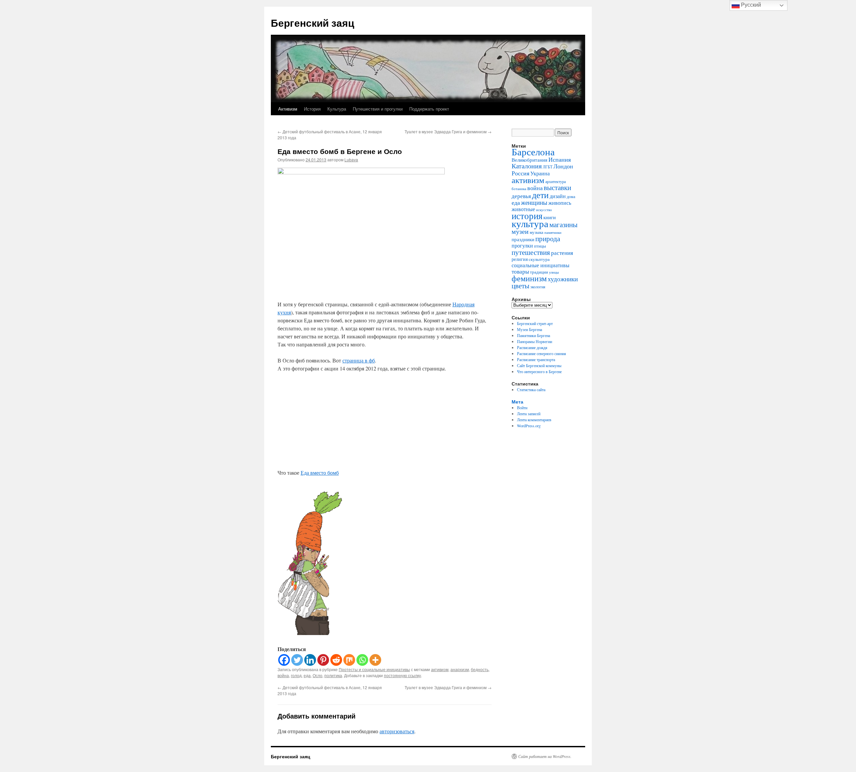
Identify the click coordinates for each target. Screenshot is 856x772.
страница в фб (358, 360)
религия (520, 259)
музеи (520, 231)
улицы (554, 272)
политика (333, 675)
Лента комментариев (534, 419)
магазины (563, 224)
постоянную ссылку (402, 675)
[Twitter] (297, 660)
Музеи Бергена (529, 329)
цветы (520, 285)
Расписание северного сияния (541, 353)
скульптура (539, 259)
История (312, 109)
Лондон (563, 166)
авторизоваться (397, 731)
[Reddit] (336, 660)
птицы (540, 246)
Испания (559, 159)
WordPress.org (529, 425)
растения (562, 253)
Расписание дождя (532, 347)
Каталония (527, 165)
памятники (552, 232)
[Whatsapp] (362, 660)
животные (523, 208)
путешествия (531, 252)
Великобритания (529, 159)
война (283, 675)
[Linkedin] (310, 660)
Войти (522, 407)
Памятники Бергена (533, 335)
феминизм (529, 278)
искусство (544, 209)
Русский (750, 5)
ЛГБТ (547, 166)
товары (520, 271)
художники (563, 279)
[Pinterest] (323, 660)
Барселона (533, 151)
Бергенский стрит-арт (535, 323)
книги (549, 217)
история (527, 215)
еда (307, 675)
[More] (375, 660)
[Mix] (349, 660)
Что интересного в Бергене (539, 371)
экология (537, 286)
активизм (439, 669)
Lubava (351, 159)
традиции (539, 272)
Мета (517, 401)
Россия (520, 173)
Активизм (287, 109)
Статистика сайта (531, 389)
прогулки (522, 245)
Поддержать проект (429, 109)
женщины (534, 202)
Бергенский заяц (312, 22)
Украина (540, 173)
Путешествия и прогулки (378, 109)
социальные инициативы (540, 265)
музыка (536, 232)
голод (296, 675)
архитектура (555, 181)
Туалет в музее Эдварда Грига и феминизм (448, 131)
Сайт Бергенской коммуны (539, 365)
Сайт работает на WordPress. (544, 756)
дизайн (558, 196)
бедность (480, 669)
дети (540, 194)
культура (530, 223)
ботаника (519, 188)
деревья (521, 196)
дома (571, 196)
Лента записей (528, 413)
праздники (523, 239)
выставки (557, 187)
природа (547, 238)
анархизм (459, 669)
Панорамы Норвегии (534, 341)
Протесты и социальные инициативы (374, 669)
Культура (336, 109)
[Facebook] (284, 660)
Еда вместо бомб (320, 472)
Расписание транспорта (536, 359)
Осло (317, 675)
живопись (559, 202)
